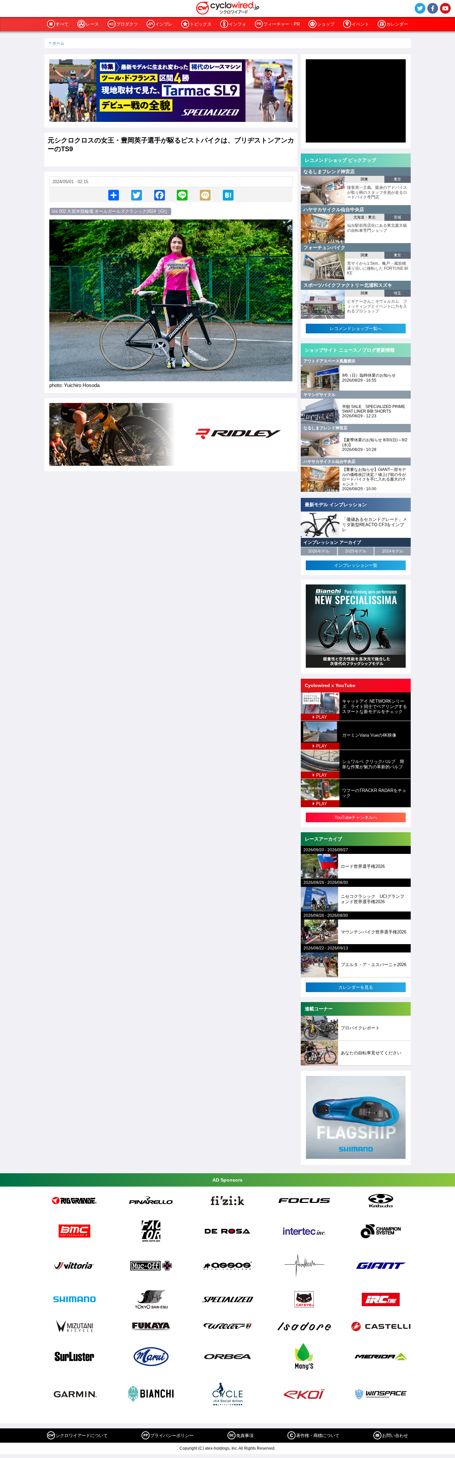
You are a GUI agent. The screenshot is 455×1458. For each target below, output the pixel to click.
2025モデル (355, 551)
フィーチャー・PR (281, 24)
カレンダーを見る (355, 987)
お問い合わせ (395, 1435)
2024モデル (392, 551)
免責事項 (244, 1435)
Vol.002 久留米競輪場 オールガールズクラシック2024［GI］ (110, 211)
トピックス (201, 24)
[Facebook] (159, 194)
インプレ (164, 24)
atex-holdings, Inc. (221, 1448)
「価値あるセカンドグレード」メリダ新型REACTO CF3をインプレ (374, 524)
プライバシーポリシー (172, 1435)
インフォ (237, 24)
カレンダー (397, 24)
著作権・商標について (317, 1435)
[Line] (182, 194)
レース (92, 24)
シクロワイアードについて (82, 1435)
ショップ (325, 24)
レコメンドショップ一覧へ (356, 328)
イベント (360, 24)
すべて (62, 24)
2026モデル (318, 551)
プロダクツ (127, 24)
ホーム (58, 43)
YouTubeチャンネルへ (355, 817)
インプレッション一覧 (355, 565)
